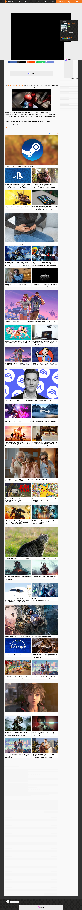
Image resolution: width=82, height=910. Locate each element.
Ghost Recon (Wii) (71, 23)
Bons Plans (52, 1)
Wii (68, 24)
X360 (65, 38)
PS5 (60, 1)
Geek (32, 1)
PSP (69, 38)
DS (67, 38)
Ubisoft (69, 31)
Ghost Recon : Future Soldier (17, 87)
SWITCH (65, 1)
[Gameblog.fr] (9, 1)
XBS (62, 1)
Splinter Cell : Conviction (35, 123)
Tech (26, 1)
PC (57, 1)
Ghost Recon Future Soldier (66, 37)
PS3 (63, 38)
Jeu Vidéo (19, 1)
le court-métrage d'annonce (15, 85)
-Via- (6, 128)
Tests (45, 1)
